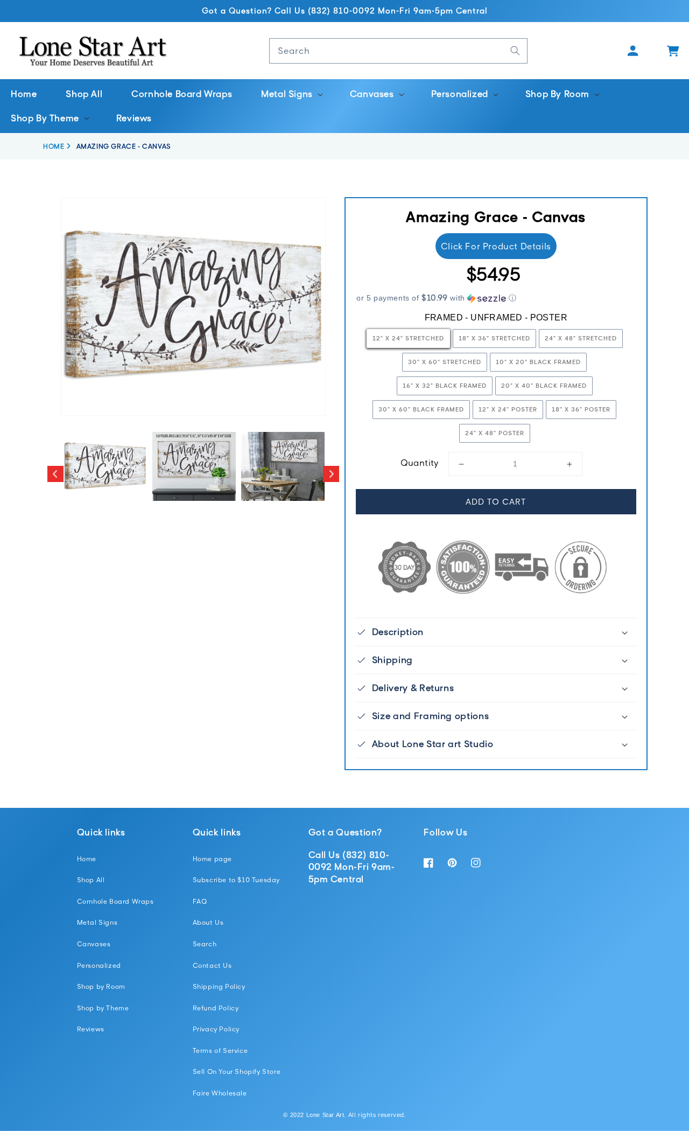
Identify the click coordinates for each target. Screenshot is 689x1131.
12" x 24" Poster (508, 409)
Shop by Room (101, 986)
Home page (212, 859)
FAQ (200, 901)
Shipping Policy (219, 986)
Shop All (91, 880)
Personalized (99, 965)
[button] (291, 94)
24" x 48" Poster (494, 432)
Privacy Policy (216, 1029)
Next (331, 474)
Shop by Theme (103, 1008)
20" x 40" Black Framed (544, 385)
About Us (208, 922)
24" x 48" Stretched (581, 337)
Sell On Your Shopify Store (237, 1071)
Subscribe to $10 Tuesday (236, 880)
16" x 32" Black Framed (445, 385)
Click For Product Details (496, 246)
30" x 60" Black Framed (421, 409)
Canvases (94, 944)
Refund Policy (216, 1008)
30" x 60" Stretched (444, 361)
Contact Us (212, 965)
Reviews (90, 1029)
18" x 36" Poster (581, 409)
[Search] (515, 50)
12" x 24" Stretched (408, 337)
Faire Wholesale (220, 1093)
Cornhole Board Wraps (115, 901)
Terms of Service (220, 1050)
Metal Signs (97, 922)
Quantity (419, 462)
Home (86, 859)
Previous (55, 474)
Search (205, 944)
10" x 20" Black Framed (538, 361)
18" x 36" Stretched (494, 337)
